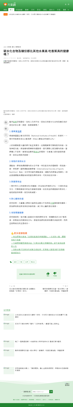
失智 (58, 9)
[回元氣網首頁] (12, 4)
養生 (11, 9)
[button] (68, 9)
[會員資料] (66, 4)
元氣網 (9, 47)
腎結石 (36, 151)
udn (5, 47)
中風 (52, 203)
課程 (45, 9)
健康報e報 (27, 391)
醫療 (26, 9)
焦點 (5, 9)
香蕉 (15, 121)
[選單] (68, 4)
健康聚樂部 (24, 399)
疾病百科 (38, 399)
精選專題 (31, 399)
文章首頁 (50, 399)
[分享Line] (6, 128)
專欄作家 (57, 399)
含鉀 (19, 131)
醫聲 (65, 9)
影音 (39, 9)
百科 (33, 9)
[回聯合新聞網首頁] (5, 4)
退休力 (51, 9)
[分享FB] (6, 122)
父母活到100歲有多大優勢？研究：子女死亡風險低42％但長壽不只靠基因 (32, 14)
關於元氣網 (16, 399)
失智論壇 (19, 9)
